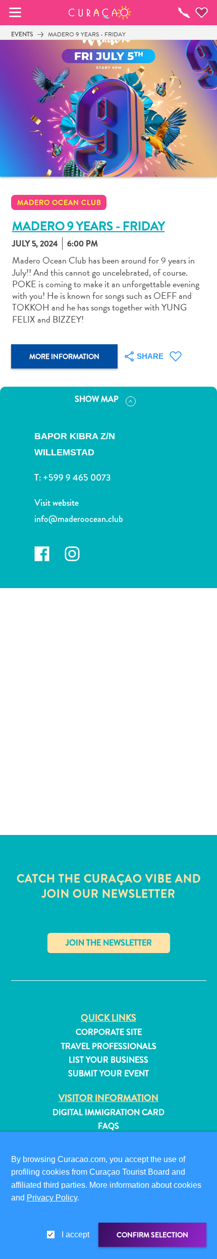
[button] (100, 12)
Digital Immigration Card (108, 1112)
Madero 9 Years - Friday (87, 34)
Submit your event (108, 1073)
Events (22, 34)
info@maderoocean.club (78, 519)
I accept (75, 1234)
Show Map (97, 399)
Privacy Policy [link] (52, 1197)
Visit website (56, 502)
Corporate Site (109, 1032)
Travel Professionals (108, 1046)
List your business (108, 1060)
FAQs (108, 1126)
